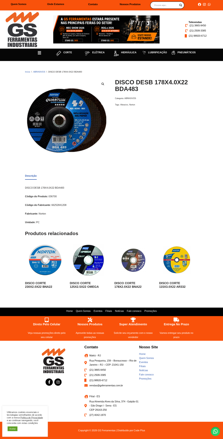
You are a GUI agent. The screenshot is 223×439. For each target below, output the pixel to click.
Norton (132, 105)
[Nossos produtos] (90, 320)
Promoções (150, 311)
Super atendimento (133, 324)
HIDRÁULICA (129, 52)
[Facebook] (199, 4)
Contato (93, 4)
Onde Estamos (55, 4)
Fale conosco (134, 311)
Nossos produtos (90, 324)
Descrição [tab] (31, 176)
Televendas (195, 22)
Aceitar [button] (12, 429)
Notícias (119, 311)
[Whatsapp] (209, 4)
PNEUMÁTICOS (186, 52)
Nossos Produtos (130, 4)
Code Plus (139, 430)
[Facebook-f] (49, 382)
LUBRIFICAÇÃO (157, 52)
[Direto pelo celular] (46, 320)
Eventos (98, 311)
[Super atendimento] (133, 320)
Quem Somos (18, 4)
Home (69, 311)
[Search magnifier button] (181, 5)
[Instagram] (204, 4)
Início (27, 72)
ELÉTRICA (98, 52)
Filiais (108, 311)
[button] (39, 53)
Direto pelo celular (46, 324)
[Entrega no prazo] (176, 320)
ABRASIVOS (39, 72)
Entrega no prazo (176, 324)
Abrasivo (124, 105)
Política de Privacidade (31, 417)
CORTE (67, 52)
